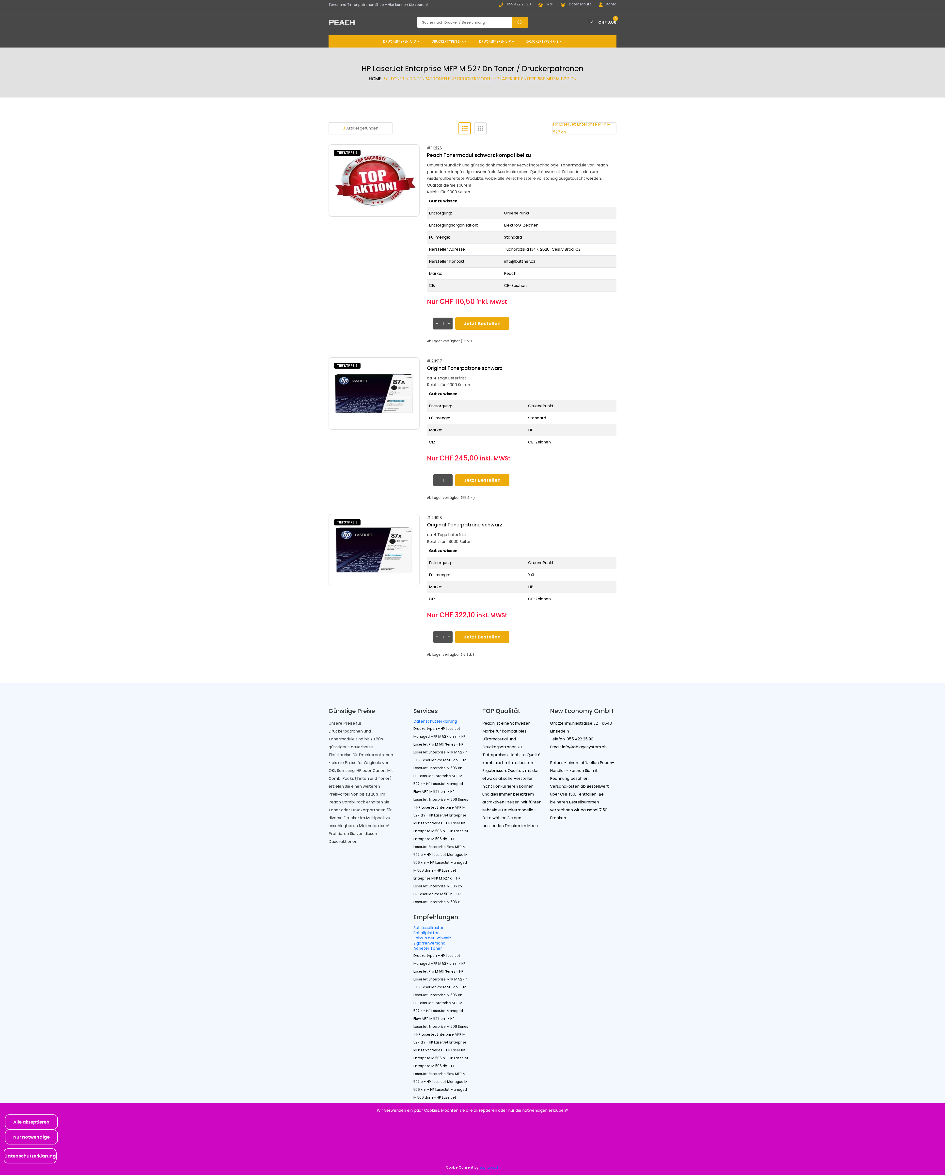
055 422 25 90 (519, 4)
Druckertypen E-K (448, 41)
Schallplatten (426, 933)
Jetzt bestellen (482, 323)
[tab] (464, 128)
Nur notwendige (31, 1137)
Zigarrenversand (429, 943)
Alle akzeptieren (31, 1122)
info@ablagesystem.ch (584, 747)
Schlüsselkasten (428, 927)
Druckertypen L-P (495, 41)
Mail (550, 4)
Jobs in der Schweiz (432, 938)
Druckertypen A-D (400, 41)
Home (375, 79)
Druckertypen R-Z (543, 41)
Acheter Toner (427, 948)
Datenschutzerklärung (435, 721)
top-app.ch (489, 1167)
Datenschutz (580, 4)
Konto (611, 4)
